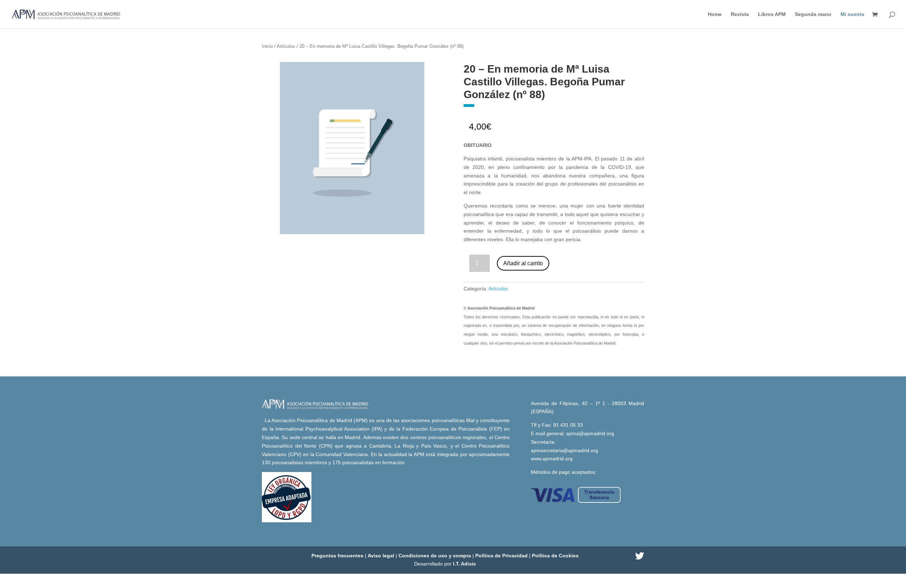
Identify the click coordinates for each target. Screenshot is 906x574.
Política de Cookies (555, 555)
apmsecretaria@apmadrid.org (564, 450)
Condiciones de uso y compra (435, 555)
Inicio (267, 46)
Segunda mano (813, 14)
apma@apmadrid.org (590, 433)
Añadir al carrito (523, 263)
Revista (740, 14)
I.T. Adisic (464, 564)
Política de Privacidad (502, 555)
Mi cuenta (852, 14)
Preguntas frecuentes (338, 555)
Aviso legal (382, 555)
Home (715, 14)
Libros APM (772, 14)
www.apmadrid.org (552, 458)
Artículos (286, 46)
